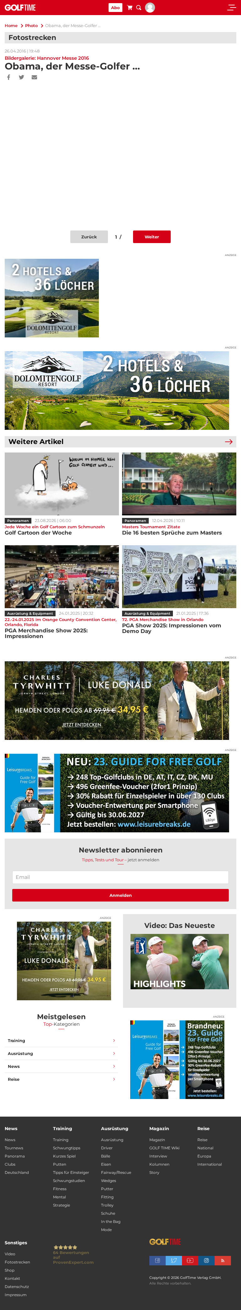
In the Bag (110, 1221)
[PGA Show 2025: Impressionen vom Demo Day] (179, 576)
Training (16, 1040)
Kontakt (12, 1278)
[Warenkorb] (129, 8)
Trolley (107, 1205)
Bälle (105, 1156)
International (209, 1164)
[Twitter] (21, 77)
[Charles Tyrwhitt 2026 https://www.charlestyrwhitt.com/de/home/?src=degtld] (120, 700)
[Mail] (34, 77)
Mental (59, 1197)
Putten (59, 1164)
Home (11, 25)
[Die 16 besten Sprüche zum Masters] (179, 483)
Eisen (106, 1164)
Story (154, 1172)
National (205, 1148)
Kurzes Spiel (64, 1156)
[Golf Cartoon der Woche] (62, 483)
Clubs (10, 1164)
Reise (13, 1079)
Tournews (14, 1148)
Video (10, 1254)
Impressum (16, 1294)
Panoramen (18, 521)
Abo (115, 7)
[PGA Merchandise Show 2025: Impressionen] (62, 576)
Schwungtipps (66, 1148)
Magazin (157, 1139)
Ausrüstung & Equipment (30, 613)
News (14, 1066)
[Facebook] (9, 77)
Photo (31, 25)
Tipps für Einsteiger (71, 1172)
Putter (107, 1188)
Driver (107, 1148)
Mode (106, 1229)
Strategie (61, 1205)
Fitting (107, 1197)
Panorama (15, 1156)
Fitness (60, 1188)
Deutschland (17, 1172)
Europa (204, 1156)
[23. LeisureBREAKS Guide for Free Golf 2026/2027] (120, 793)
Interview (158, 1156)
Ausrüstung (20, 1053)
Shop (9, 1270)
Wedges (108, 1180)
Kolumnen (159, 1164)
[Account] (150, 11)
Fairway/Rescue (116, 1172)
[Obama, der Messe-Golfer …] (180, 961)
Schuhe (108, 1213)
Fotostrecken (17, 1262)
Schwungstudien (69, 1180)
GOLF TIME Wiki (164, 1148)
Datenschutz (17, 1286)
